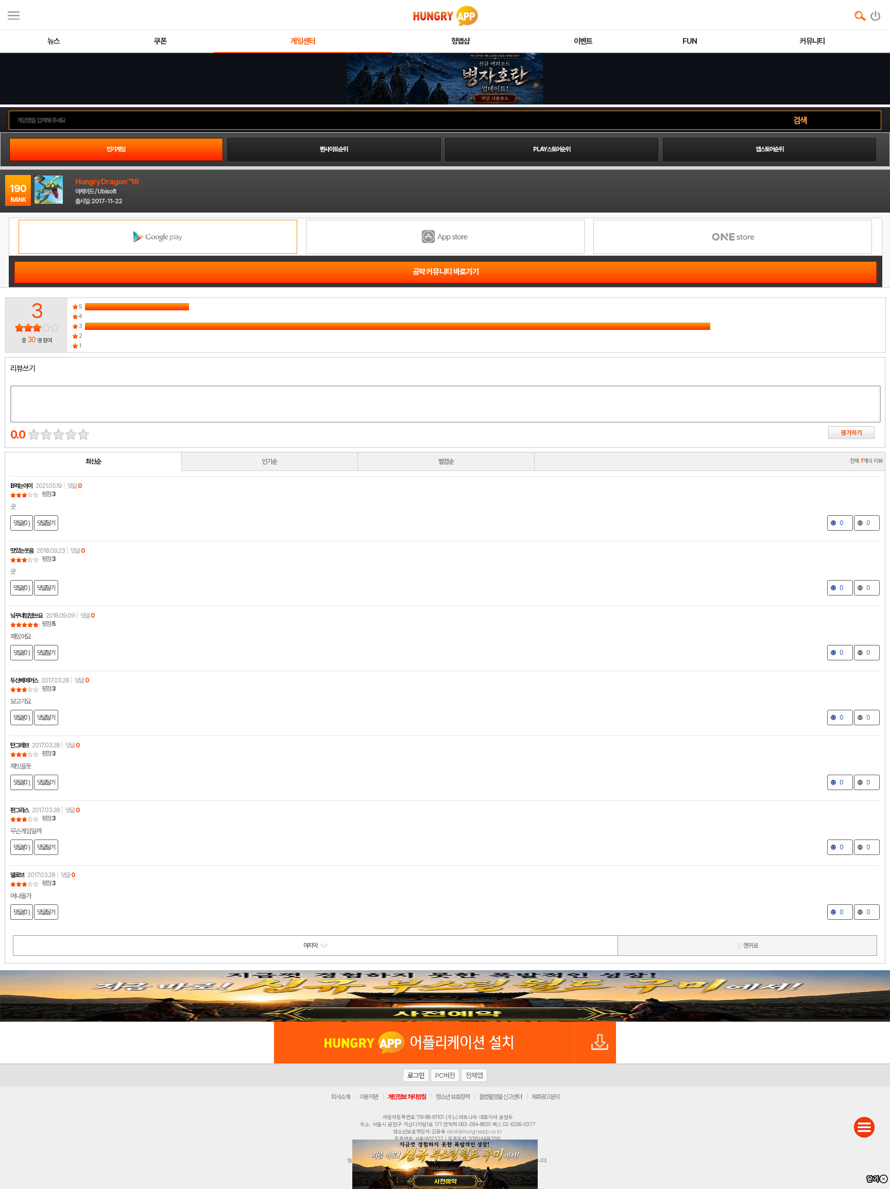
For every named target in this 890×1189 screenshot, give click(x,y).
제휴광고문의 (545, 1096)
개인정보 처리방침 (407, 1096)
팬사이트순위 (334, 149)
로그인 (415, 1075)
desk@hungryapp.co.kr (474, 1131)
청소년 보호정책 (452, 1096)
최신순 (93, 461)
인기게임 (116, 149)
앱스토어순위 (769, 149)
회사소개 (340, 1096)
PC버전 (445, 1075)
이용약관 (369, 1096)
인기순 (269, 461)
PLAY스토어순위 (551, 149)
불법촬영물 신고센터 (500, 1096)
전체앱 (474, 1075)
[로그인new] (876, 13)
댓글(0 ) (21, 523)
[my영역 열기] (13, 14)
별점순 (446, 461)
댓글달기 (46, 523)
